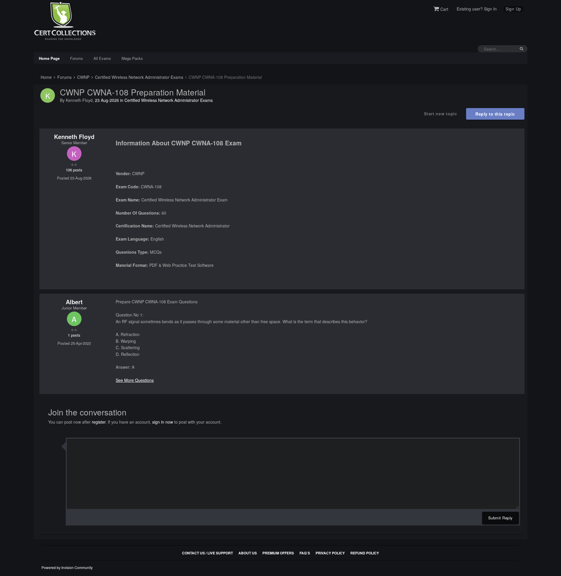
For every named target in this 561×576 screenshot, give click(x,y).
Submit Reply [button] (500, 518)
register (98, 422)
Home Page (49, 58)
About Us (247, 553)
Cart (443, 9)
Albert (74, 301)
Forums (76, 58)
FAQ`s (304, 553)
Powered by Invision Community (67, 567)
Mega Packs (132, 58)
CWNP (82, 77)
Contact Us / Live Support (207, 553)
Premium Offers (278, 553)
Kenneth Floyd (79, 100)
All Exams (102, 58)
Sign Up (513, 8)
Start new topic (440, 113)
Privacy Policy (330, 553)
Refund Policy (364, 553)
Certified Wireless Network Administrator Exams (138, 77)
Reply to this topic (495, 114)
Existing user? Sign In (477, 9)
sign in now (162, 422)
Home (45, 77)
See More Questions (135, 380)
